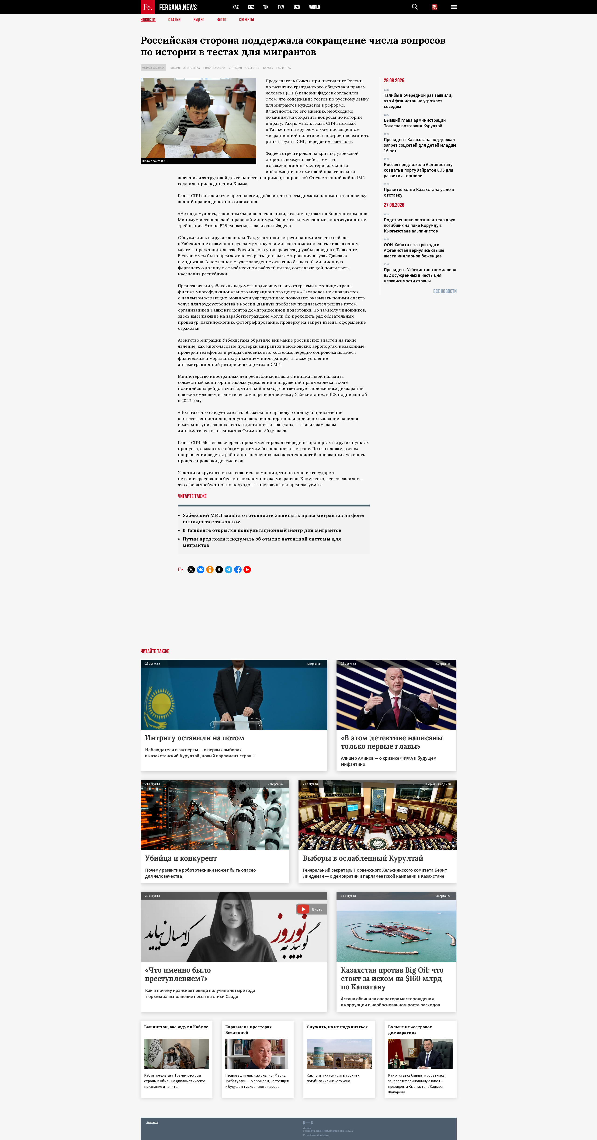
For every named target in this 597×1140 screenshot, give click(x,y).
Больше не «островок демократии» (410, 1029)
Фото (221, 19)
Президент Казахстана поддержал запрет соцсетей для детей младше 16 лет (420, 145)
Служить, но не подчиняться (337, 1026)
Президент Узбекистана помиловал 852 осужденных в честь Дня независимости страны (420, 275)
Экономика (191, 67)
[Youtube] (247, 569)
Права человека (214, 67)
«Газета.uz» (340, 141)
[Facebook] (238, 569)
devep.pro (323, 1135)
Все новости (445, 291)
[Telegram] (228, 569)
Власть (268, 67)
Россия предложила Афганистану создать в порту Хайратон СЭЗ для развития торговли (418, 170)
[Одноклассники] (210, 569)
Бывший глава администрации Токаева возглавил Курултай (415, 122)
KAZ (236, 7)
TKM (281, 7)
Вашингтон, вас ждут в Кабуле (176, 1026)
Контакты (152, 1122)
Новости (148, 19)
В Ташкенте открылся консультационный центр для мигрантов (262, 530)
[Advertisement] (298, 613)
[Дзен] (219, 569)
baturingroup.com (334, 1131)
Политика (283, 67)
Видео (199, 19)
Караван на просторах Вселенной (248, 1029)
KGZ (251, 7)
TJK (265, 7)
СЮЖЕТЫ (246, 19)
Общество (252, 67)
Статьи (174, 19)
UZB (297, 7)
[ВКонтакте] (200, 569)
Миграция (235, 67)
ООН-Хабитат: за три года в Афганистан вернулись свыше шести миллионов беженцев (414, 250)
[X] (191, 569)
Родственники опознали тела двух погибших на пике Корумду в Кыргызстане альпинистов (419, 225)
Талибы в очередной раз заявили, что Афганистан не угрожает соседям (418, 100)
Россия (175, 67)
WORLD (314, 7)
